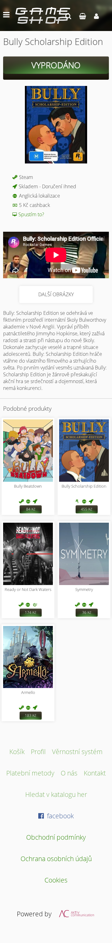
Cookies (56, 879)
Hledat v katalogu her (56, 794)
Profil (38, 751)
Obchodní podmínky (56, 837)
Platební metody (30, 772)
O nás (69, 772)
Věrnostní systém (77, 751)
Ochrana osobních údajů (56, 858)
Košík (17, 751)
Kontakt (95, 772)
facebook (59, 815)
